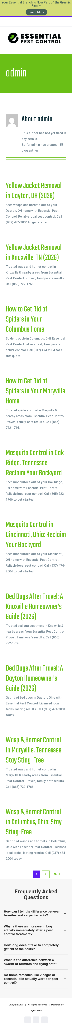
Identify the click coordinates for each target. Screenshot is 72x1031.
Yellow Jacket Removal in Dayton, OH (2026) (34, 191)
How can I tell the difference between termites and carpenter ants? (32, 913)
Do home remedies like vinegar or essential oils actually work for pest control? (31, 979)
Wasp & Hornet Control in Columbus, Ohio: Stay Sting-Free (34, 822)
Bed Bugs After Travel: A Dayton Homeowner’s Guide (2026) (34, 679)
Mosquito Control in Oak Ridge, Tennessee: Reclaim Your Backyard (35, 463)
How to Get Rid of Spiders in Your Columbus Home (26, 319)
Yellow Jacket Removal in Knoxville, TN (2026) (34, 253)
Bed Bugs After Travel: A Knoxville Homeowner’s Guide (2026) (34, 607)
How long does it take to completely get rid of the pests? (31, 947)
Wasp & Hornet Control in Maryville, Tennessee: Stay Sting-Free (34, 750)
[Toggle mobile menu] (64, 47)
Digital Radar (36, 1010)
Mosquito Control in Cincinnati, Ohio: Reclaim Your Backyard (36, 535)
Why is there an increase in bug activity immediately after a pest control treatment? (28, 930)
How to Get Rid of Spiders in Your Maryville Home (35, 391)
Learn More (36, 12)
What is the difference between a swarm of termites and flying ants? (30, 962)
